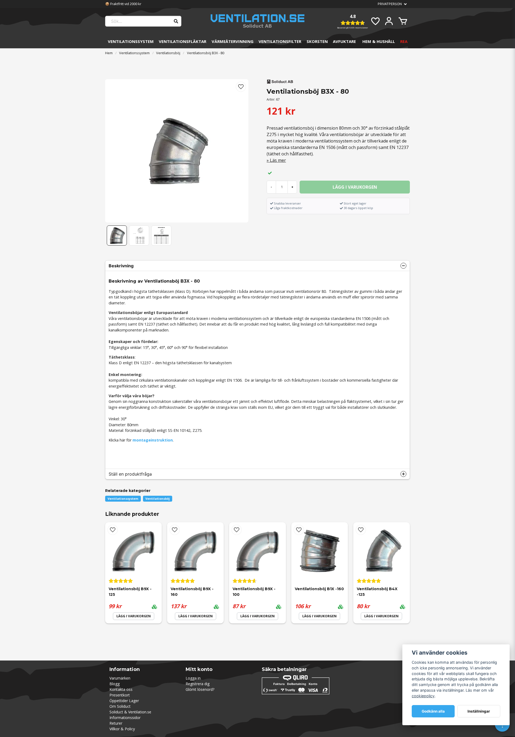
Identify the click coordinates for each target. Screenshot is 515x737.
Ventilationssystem (131, 41)
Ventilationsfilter (280, 41)
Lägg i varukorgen (133, 616)
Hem (109, 52)
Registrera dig (197, 683)
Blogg (114, 683)
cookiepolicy (423, 696)
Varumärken (119, 678)
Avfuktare (344, 41)
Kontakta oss (121, 689)
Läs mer (278, 160)
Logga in (193, 678)
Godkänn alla (433, 711)
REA (403, 41)
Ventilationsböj (168, 52)
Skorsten (317, 41)
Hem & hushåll (378, 41)
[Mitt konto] (389, 21)
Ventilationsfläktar (182, 41)
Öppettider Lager (124, 700)
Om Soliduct (120, 706)
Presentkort (119, 695)
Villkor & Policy (122, 728)
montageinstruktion (153, 440)
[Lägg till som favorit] (375, 21)
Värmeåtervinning (232, 41)
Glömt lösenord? (200, 689)
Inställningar (479, 711)
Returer (115, 723)
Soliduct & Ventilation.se (130, 711)
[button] (241, 87)
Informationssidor (125, 717)
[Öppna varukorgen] (403, 21)
